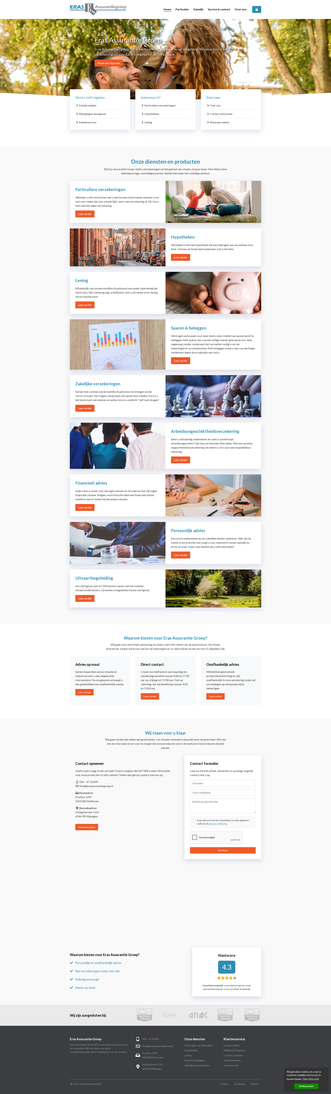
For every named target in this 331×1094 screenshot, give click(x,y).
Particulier (182, 9)
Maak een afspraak (108, 63)
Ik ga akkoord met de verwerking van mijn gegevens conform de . (223, 822)
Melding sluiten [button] (306, 1086)
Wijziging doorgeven (234, 1050)
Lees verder (85, 213)
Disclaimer (239, 1083)
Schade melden (87, 105)
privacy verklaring (218, 823)
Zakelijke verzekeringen (197, 1065)
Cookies (224, 1083)
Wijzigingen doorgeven (92, 113)
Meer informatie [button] (311, 1078)
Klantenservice (87, 122)
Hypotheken (151, 113)
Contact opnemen (233, 1055)
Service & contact (219, 9)
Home (167, 9)
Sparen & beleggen (194, 1060)
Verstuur (223, 850)
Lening (148, 122)
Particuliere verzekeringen (159, 105)
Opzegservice (231, 1065)
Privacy (254, 1083)
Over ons (241, 9)
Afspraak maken (219, 122)
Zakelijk (198, 9)
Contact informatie (221, 113)
